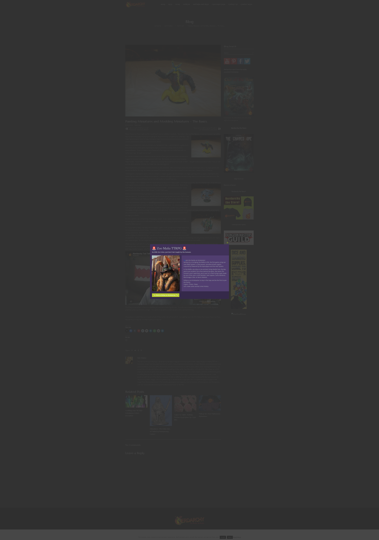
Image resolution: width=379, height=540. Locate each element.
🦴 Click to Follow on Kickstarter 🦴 (166, 295)
